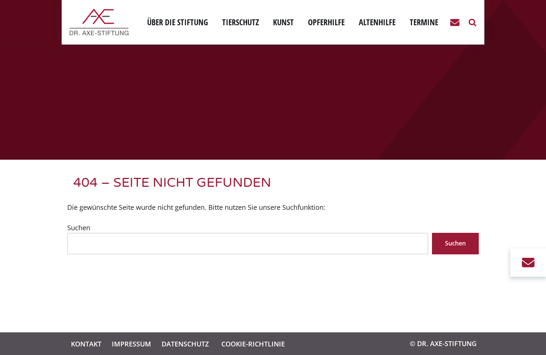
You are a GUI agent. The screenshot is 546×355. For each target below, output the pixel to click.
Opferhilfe (326, 22)
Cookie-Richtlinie (253, 343)
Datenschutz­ (185, 343)
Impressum (131, 343)
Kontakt (86, 343)
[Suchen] (472, 22)
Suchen (78, 227)
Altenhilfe (377, 22)
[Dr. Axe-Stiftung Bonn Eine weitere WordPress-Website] (100, 22)
